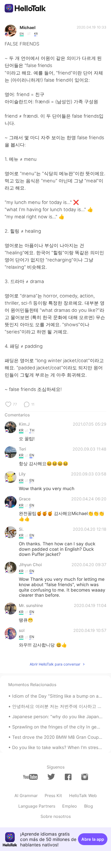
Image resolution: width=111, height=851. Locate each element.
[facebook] (68, 777)
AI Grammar (26, 795)
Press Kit (53, 795)
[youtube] (30, 777)
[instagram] (84, 777)
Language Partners (36, 806)
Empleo (69, 806)
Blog (88, 806)
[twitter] (51, 777)
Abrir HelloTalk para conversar (55, 664)
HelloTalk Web (83, 795)
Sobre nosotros (56, 816)
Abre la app (92, 839)
